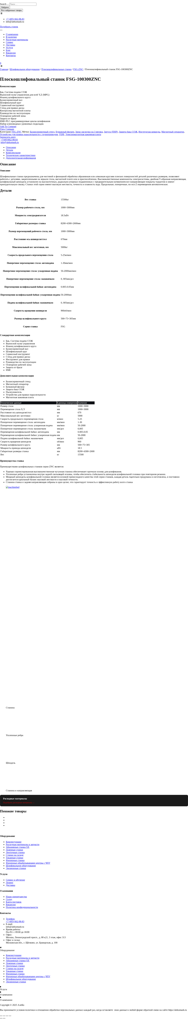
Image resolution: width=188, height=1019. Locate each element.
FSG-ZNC (78, 69)
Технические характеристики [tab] (20, 155)
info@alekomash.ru (10, 142)
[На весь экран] (4, 1015)
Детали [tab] (9, 150)
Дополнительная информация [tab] (21, 158)
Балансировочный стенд (42, 132)
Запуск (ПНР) (111, 132)
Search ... (4, 4)
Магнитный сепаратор (172, 132)
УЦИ (61, 134)
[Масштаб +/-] (1, 1015)
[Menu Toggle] (1, 30)
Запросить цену (8, 137)
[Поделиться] (7, 1015)
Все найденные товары (11, 10)
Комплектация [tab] (13, 152)
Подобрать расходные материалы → (19, 802)
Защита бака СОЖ (128, 132)
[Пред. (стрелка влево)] (1, 1018)
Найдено (5, 7)
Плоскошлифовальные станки (56, 69)
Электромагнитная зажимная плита (83, 134)
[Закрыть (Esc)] (10, 1015)
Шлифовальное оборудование (25, 69)
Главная (4, 69)
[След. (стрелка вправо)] (4, 1018)
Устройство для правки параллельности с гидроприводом (29, 134)
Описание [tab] (11, 147)
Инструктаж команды (149, 132)
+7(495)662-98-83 (9, 139)
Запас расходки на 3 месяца (89, 132)
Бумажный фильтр (65, 132)
